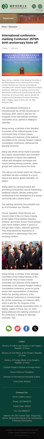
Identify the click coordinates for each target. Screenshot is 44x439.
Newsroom (13, 27)
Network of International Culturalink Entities (22, 377)
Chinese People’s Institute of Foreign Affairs (22, 367)
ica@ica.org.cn (25, 397)
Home (4, 27)
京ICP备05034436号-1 (22, 435)
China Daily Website (22, 381)
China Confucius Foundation (22, 372)
